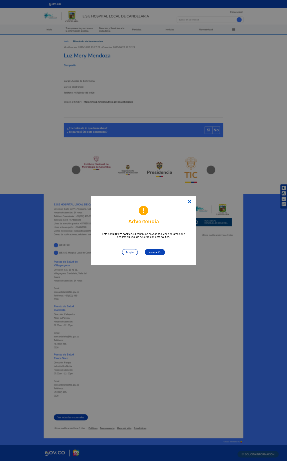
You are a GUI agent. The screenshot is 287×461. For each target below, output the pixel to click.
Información (154, 252)
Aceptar (130, 252)
